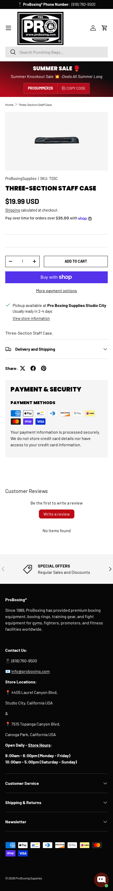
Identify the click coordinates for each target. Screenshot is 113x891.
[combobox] (56, 52)
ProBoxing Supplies (29, 878)
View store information (31, 318)
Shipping (12, 210)
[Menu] (8, 28)
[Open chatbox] (101, 880)
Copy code (75, 88)
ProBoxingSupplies (21, 178)
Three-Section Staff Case (35, 104)
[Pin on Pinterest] (43, 368)
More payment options (56, 290)
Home (9, 104)
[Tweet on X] (22, 368)
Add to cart (76, 261)
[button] (104, 28)
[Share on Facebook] (33, 368)
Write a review (56, 513)
